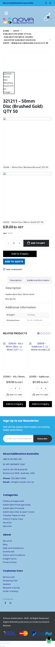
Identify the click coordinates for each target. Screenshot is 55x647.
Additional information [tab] (38, 280)
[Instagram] (50, 3)
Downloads (8, 551)
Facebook (5, 603)
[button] (38, 333)
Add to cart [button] (16, 394)
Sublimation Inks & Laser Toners (19, 511)
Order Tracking (10, 591)
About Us (7, 540)
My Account (9, 577)
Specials (7, 526)
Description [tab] (16, 280)
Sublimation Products (13, 508)
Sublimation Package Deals (17, 504)
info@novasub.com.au (22, 482)
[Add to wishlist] (21, 347)
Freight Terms (9, 558)
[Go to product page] (14, 352)
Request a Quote (11, 587)
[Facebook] (46, 3)
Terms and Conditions (14, 555)
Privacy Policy (9, 562)
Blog (5, 544)
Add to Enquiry (20, 254)
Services (7, 522)
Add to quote (14, 261)
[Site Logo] (18, 21)
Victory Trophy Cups (13, 518)
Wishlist (6, 584)
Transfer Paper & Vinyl (14, 515)
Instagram (10, 603)
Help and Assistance (13, 548)
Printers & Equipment (13, 501)
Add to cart (38, 243)
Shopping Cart (10, 580)
